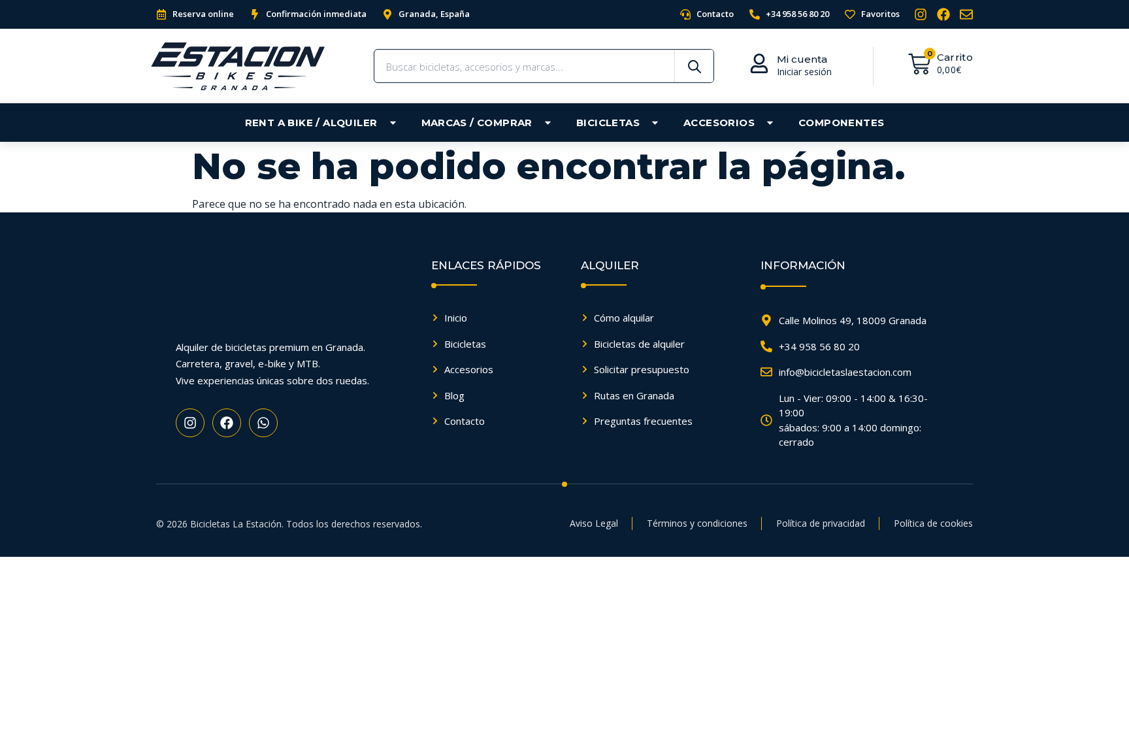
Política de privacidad (820, 523)
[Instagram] (920, 14)
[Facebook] (943, 14)
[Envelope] (966, 14)
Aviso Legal (594, 523)
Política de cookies (933, 523)
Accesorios (719, 122)
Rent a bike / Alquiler (311, 122)
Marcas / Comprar (476, 122)
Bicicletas (608, 122)
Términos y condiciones (697, 523)
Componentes (841, 122)
